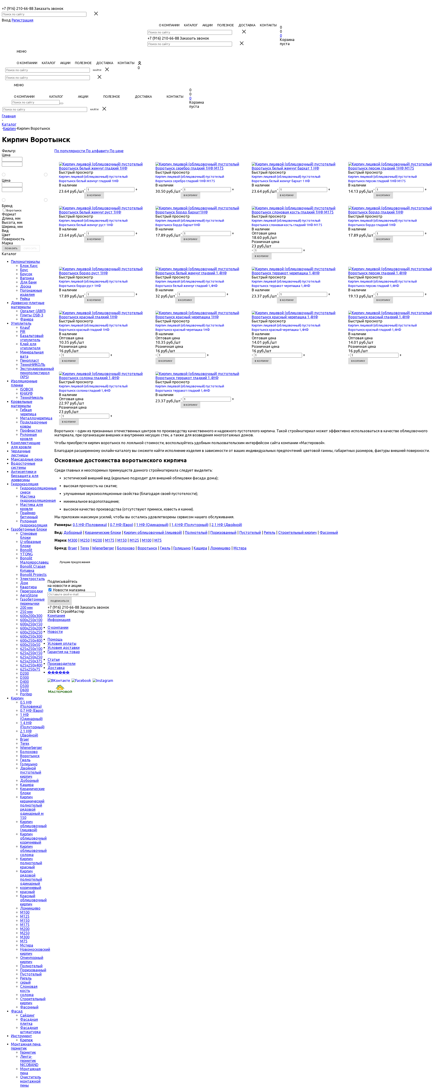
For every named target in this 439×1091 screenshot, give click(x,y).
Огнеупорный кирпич (31, 960)
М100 (24, 912)
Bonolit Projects (33, 575)
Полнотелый (31, 966)
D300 (24, 677)
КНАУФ (26, 393)
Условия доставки (64, 647)
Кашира (27, 785)
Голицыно (28, 764)
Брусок (26, 274)
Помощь (55, 639)
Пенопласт (29, 360)
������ (59, 672)
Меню (22, 51)
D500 (24, 686)
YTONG (26, 554)
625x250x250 (31, 657)
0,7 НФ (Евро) (31, 710)
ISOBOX (26, 389)
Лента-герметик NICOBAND (29, 1060)
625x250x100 (31, 649)
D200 (24, 673)
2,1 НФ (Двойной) (29, 733)
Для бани (28, 282)
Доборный (29, 780)
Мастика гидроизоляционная (38, 498)
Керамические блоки (103, 532)
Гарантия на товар (64, 652)
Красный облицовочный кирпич (33, 900)
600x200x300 (31, 616)
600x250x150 (31, 624)
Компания (56, 615)
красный (27, 892)
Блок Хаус (29, 266)
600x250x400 (31, 640)
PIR (22, 331)
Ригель (26, 978)
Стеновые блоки (28, 535)
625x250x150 (31, 653)
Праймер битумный (29, 515)
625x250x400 (31, 665)
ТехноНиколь (31, 397)
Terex (24, 743)
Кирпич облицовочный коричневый (33, 838)
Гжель (25, 760)
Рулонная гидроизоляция (33, 523)
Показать (11, 248)
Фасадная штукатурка (30, 1030)
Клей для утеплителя (30, 346)
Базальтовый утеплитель (31, 338)
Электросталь (32, 579)
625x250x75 (30, 669)
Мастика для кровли (31, 506)
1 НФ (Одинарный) (31, 717)
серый (25, 982)
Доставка (56, 668)
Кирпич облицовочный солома (33, 850)
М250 (24, 933)
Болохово (29, 752)
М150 (24, 920)
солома (27, 995)
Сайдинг (27, 1015)
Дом (24, 583)
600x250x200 (31, 628)
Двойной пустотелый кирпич (30, 772)
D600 (24, 690)
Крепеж (26, 1040)
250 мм (26, 612)
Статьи (54, 659)
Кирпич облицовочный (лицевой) (33, 826)
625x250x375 (31, 661)
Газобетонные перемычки (32, 601)
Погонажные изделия (31, 292)
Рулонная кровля (28, 436)
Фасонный (29, 1007)
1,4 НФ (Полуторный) (32, 725)
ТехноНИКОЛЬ (32, 364)
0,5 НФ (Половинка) (31, 704)
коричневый (30, 888)
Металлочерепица (36, 418)
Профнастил (31, 430)
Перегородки (31, 591)
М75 (23, 941)
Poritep (26, 694)
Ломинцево (30, 908)
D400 (24, 682)
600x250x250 (31, 632)
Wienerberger (31, 747)
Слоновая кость (28, 988)
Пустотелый (31, 974)
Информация (59, 620)
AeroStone (29, 595)
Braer (24, 739)
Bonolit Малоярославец (34, 560)
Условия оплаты (62, 643)
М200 (24, 929)
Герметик (28, 1052)
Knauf (25, 327)
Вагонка (27, 278)
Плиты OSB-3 (31, 315)
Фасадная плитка (29, 1021)
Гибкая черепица (28, 412)
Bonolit (26, 550)
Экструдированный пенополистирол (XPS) (37, 373)
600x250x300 (31, 636)
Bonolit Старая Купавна (33, 568)
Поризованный (33, 970)
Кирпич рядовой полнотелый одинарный (31, 877)
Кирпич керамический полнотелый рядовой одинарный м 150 (32, 807)
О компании (58, 627)
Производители (61, 664)
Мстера (26, 945)
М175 (24, 925)
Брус (24, 270)
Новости (55, 631)
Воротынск (30, 756)
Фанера (26, 319)
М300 (24, 937)
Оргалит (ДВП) (33, 311)
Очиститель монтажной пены (30, 1081)
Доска (25, 286)
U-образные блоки (30, 544)
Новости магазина (68, 590)
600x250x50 (30, 645)
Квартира (28, 587)
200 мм (26, 607)
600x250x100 (31, 620)
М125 (24, 916)
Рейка (25, 299)
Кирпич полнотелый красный (31, 863)
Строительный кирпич (297, 532)
